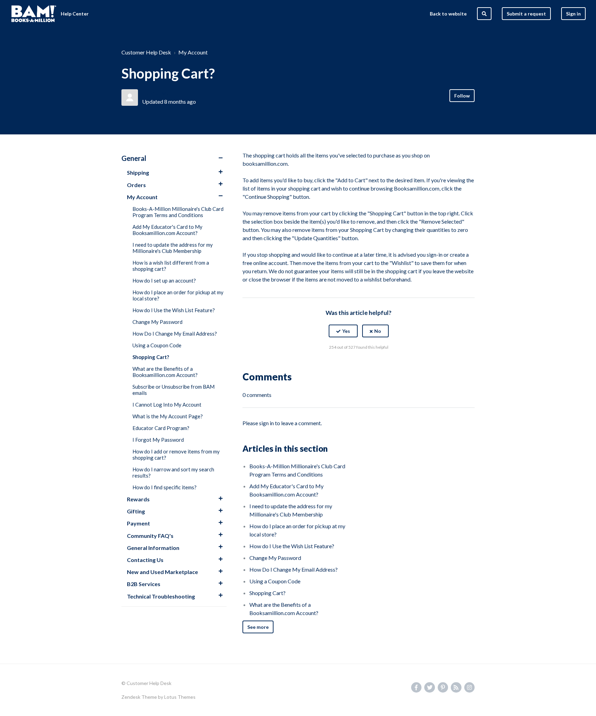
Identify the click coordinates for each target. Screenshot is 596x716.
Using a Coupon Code (156, 345)
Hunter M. (155, 93)
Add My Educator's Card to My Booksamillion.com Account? (167, 230)
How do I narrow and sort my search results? (173, 472)
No (377, 331)
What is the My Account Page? (167, 416)
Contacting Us (145, 559)
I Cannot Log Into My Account (166, 404)
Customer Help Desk (146, 52)
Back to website (448, 14)
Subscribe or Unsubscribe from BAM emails (173, 389)
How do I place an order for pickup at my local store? (177, 295)
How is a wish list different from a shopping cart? (170, 265)
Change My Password (157, 322)
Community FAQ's (150, 535)
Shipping (138, 172)
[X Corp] (359, 364)
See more (258, 627)
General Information (153, 547)
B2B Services (143, 584)
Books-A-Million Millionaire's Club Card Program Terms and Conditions (177, 212)
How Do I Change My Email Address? (174, 333)
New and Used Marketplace (162, 572)
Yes (346, 331)
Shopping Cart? (150, 357)
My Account (193, 52)
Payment (138, 523)
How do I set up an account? (164, 280)
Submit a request (526, 14)
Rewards (138, 499)
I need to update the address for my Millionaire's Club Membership (172, 248)
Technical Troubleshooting (161, 596)
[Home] (33, 13)
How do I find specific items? (164, 487)
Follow (462, 96)
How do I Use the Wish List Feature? (173, 310)
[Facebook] (344, 364)
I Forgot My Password (158, 440)
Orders (136, 185)
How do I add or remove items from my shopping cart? (176, 454)
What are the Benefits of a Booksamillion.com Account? (165, 372)
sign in (266, 423)
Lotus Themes (180, 697)
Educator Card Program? (160, 428)
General (133, 158)
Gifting (136, 511)
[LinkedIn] (373, 364)
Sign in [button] (573, 14)
